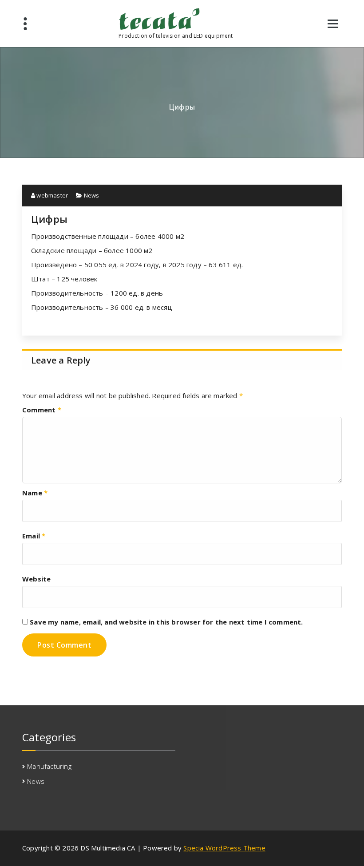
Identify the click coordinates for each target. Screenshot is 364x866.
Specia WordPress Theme (224, 847)
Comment (41, 409)
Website (36, 578)
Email (33, 535)
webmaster (51, 195)
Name (34, 492)
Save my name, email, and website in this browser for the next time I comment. (166, 621)
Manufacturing (49, 766)
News (91, 195)
